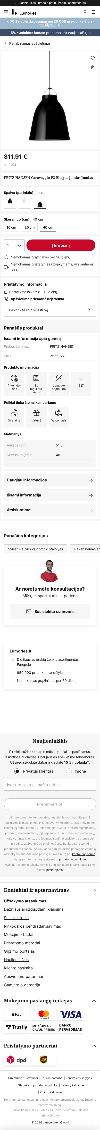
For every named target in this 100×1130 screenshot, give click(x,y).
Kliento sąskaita (18, 968)
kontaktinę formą (83, 854)
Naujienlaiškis (16, 959)
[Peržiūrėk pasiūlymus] (50, 27)
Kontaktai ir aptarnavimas (36, 890)
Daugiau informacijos (27, 480)
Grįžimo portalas (19, 951)
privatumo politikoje (72, 859)
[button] (92, 58)
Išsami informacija (24, 495)
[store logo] (27, 11)
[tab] (50, 938)
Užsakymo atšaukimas (25, 901)
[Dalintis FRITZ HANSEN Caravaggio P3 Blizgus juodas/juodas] (92, 67)
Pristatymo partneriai (30, 1045)
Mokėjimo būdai (18, 934)
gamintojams (54, 870)
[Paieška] (85, 11)
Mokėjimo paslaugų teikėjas (38, 1000)
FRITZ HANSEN (62, 346)
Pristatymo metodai (22, 943)
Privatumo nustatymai (23, 1078)
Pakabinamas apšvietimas (29, 43)
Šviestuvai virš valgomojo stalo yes (35, 549)
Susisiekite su (16, 917)
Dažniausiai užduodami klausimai (34, 909)
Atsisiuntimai (19, 509)
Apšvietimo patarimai (23, 976)
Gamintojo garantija (22, 985)
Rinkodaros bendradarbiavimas (32, 926)
